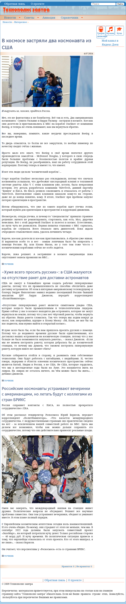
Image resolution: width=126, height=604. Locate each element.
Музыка (110, 33)
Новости (10, 17)
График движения (101, 35)
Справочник (69, 17)
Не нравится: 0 (84, 566)
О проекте (37, 4)
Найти (120, 4)
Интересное (20, 22)
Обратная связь (14, 4)
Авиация (48, 17)
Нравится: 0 (68, 566)
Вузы (119, 33)
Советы (29, 17)
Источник (8, 263)
